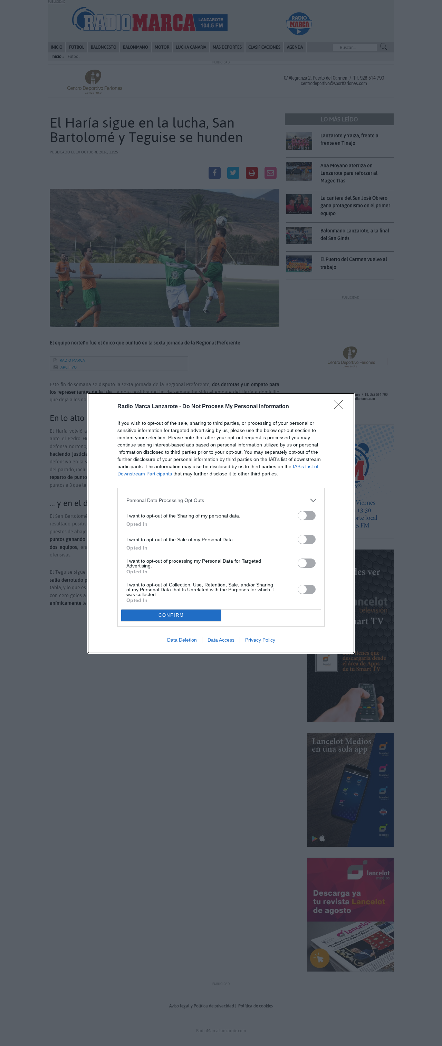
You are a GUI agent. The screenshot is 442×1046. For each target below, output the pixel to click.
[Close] (340, 406)
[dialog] (221, 523)
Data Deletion (182, 640)
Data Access (221, 640)
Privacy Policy (260, 640)
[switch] (307, 515)
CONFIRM (171, 615)
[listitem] (221, 500)
